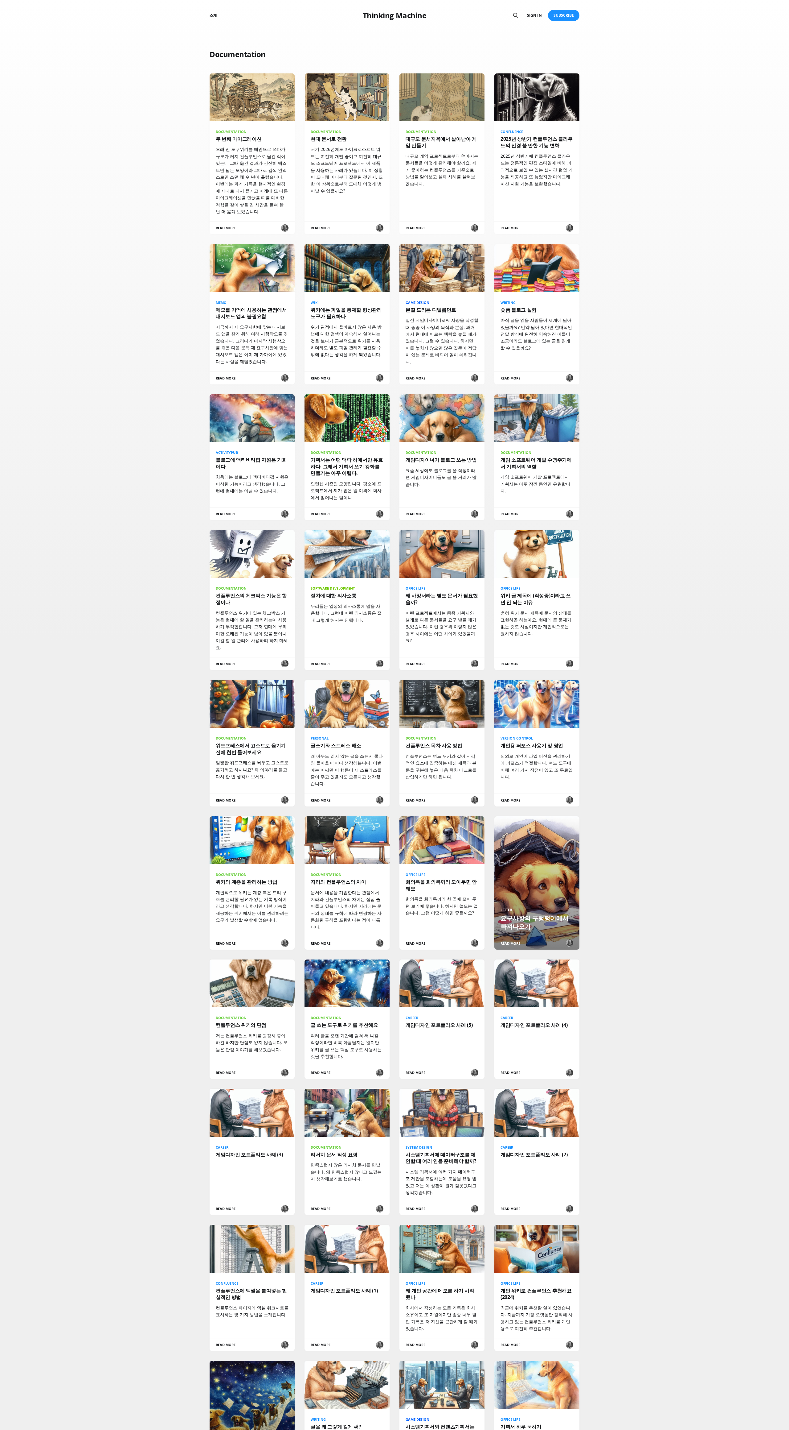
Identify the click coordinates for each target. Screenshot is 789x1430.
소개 (213, 15)
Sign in (534, 15)
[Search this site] (515, 15)
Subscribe (564, 15)
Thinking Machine (394, 15)
